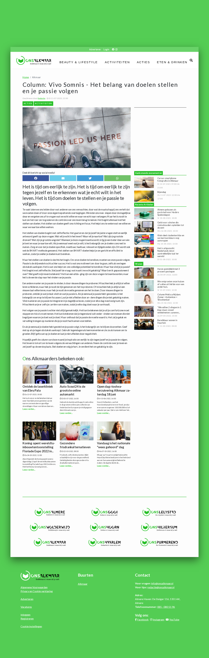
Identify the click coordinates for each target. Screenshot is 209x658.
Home (26, 77)
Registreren (27, 618)
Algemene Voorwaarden (34, 587)
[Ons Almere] (50, 512)
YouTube (174, 619)
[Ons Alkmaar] (50, 542)
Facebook (143, 619)
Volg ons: (142, 615)
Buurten (85, 574)
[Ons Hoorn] (104, 527)
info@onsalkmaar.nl (162, 583)
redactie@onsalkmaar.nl (160, 587)
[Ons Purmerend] (159, 542)
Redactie (41, 98)
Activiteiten (117, 62)
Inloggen (25, 614)
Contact (142, 574)
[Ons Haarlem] (104, 542)
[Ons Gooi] (104, 512)
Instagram (158, 619)
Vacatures (26, 606)
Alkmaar (83, 583)
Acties (143, 62)
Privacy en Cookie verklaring (37, 591)
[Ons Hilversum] (159, 527)
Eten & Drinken (172, 62)
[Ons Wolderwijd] (50, 527)
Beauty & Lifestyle (78, 62)
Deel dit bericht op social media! (39, 172)
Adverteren (95, 49)
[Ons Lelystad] (159, 512)
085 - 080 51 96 (166, 606)
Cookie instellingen (31, 626)
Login (106, 49)
